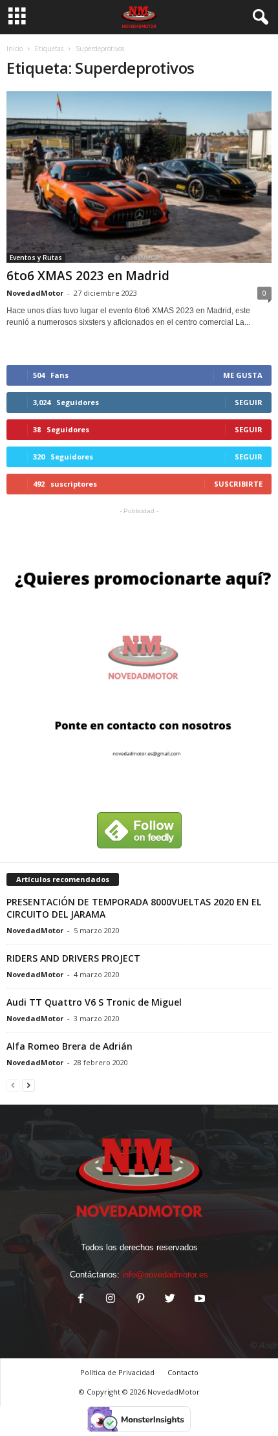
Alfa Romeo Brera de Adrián (69, 1046)
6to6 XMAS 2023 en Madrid (87, 275)
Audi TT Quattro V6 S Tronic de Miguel (94, 1002)
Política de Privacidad (117, 1372)
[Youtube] (198, 1300)
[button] (258, 17)
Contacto (182, 1372)
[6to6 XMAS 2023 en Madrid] (139, 177)
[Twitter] (170, 1300)
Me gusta (242, 375)
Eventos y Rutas (36, 257)
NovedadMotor (34, 293)
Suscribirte (238, 484)
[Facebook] (81, 1300)
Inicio (14, 48)
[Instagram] (110, 1300)
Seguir (248, 402)
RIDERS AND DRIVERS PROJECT (73, 958)
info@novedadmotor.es (165, 1274)
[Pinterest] (140, 1300)
